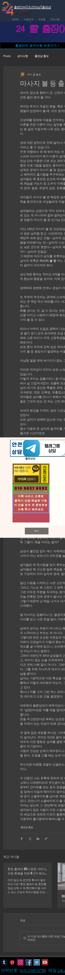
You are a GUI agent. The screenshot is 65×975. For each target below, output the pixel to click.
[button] (36, 531)
